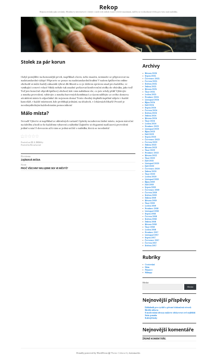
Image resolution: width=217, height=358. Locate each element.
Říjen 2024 (150, 102)
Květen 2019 (151, 195)
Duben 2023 (150, 145)
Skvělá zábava (151, 310)
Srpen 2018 (150, 214)
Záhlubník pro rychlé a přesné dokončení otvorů (168, 307)
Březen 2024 (151, 118)
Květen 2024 (151, 113)
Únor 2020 (150, 174)
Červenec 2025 (152, 78)
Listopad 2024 (152, 100)
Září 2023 (149, 134)
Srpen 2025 (150, 76)
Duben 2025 (150, 86)
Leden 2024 (150, 123)
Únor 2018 (150, 227)
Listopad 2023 (152, 129)
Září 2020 (149, 166)
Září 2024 (149, 105)
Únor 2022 (150, 158)
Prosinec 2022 (152, 153)
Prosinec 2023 (152, 126)
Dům (147, 267)
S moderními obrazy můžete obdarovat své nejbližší (170, 312)
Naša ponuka (151, 315)
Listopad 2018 (152, 211)
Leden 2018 (150, 229)
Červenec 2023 (152, 139)
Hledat (145, 282)
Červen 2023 (151, 142)
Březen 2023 (151, 147)
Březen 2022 (151, 155)
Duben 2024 (150, 115)
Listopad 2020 (152, 163)
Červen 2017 (151, 243)
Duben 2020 (150, 171)
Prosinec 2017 (151, 232)
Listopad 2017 (152, 235)
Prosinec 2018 (151, 208)
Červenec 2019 (152, 190)
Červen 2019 (151, 192)
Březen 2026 (151, 73)
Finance (149, 270)
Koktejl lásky (151, 318)
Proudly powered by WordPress (92, 353)
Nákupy (148, 272)
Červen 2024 (151, 110)
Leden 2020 (150, 176)
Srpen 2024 (150, 107)
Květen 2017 (150, 245)
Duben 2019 (150, 198)
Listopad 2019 (152, 179)
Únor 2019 (150, 203)
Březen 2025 (151, 89)
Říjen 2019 (150, 182)
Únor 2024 (150, 121)
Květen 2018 (151, 219)
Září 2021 (149, 160)
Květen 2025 (151, 84)
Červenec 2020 (152, 168)
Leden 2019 (150, 206)
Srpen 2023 (150, 137)
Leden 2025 (150, 94)
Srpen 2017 (150, 237)
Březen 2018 (151, 224)
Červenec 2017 (152, 240)
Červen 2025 (151, 81)
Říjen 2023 (150, 131)
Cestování (150, 264)
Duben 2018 (150, 221)
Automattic (134, 353)
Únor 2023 (150, 150)
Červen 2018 (151, 216)
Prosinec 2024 (152, 97)
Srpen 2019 (150, 187)
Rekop (108, 7)
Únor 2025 (150, 92)
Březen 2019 (151, 200)
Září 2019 (149, 184)
